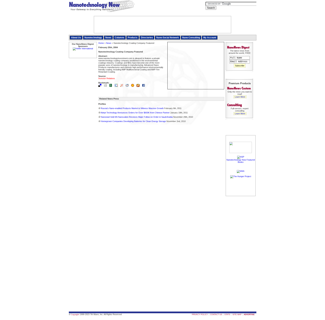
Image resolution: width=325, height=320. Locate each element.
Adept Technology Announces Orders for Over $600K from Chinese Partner (135, 112)
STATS (227, 314)
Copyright (75, 314)
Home (101, 43)
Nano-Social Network (167, 37)
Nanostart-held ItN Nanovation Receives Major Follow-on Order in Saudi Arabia (137, 117)
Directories (147, 37)
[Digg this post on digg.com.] (106, 86)
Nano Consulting (191, 37)
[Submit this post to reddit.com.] (128, 86)
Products (132, 37)
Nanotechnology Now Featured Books (240, 161)
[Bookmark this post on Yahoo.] (122, 86)
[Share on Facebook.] (144, 86)
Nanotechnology (93, 37)
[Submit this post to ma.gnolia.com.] (133, 86)
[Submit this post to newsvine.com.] (111, 86)
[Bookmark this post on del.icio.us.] (100, 86)
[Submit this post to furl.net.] (139, 86)
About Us (76, 37)
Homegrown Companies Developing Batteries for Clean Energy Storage (133, 121)
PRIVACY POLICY (200, 314)
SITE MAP (236, 314)
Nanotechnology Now (101, 6)
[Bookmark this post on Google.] (117, 86)
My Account (209, 37)
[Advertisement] (241, 253)
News (108, 37)
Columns (119, 37)
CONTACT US (216, 314)
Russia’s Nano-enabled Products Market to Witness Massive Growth (132, 108)
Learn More (240, 97)
